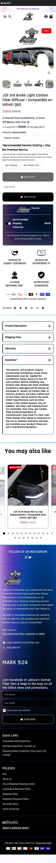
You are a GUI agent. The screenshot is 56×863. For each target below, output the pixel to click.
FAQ (4, 774)
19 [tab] (41, 538)
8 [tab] (34, 533)
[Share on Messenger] (43, 308)
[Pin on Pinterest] (26, 308)
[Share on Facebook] (15, 308)
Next (51, 52)
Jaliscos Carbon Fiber (27, 843)
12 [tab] (52, 533)
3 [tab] (13, 533)
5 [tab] (21, 533)
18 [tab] (37, 538)
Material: (14, 132)
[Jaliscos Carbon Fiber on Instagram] (26, 557)
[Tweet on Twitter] (20, 308)
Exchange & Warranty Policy (16, 789)
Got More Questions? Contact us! (19, 746)
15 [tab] (24, 538)
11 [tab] (48, 533)
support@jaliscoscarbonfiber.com (21, 642)
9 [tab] (39, 533)
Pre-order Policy (10, 804)
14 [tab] (19, 538)
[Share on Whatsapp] (32, 308)
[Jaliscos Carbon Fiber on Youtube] (30, 557)
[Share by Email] (37, 308)
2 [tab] (8, 533)
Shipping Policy (10, 794)
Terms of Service (10, 809)
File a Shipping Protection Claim (18, 784)
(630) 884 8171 (11, 647)
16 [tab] (28, 538)
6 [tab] (26, 533)
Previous (5, 52)
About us (7, 779)
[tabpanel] (28, 496)
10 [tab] (43, 533)
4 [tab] (17, 533)
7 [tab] (30, 533)
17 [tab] (32, 538)
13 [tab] (15, 538)
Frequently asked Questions (16, 741)
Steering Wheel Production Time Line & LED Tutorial (24, 753)
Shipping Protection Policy (15, 799)
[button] (28, 126)
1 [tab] (4, 533)
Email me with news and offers (18, 710)
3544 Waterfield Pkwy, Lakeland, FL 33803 (23, 633)
